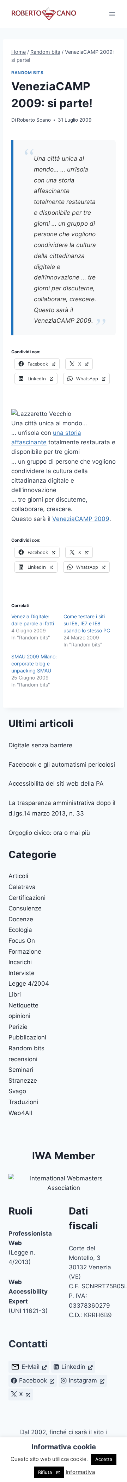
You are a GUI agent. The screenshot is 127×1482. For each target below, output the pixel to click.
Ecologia (20, 929)
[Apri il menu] (112, 13)
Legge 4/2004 (28, 983)
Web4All (20, 1112)
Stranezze (22, 1080)
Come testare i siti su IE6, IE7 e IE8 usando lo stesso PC (87, 623)
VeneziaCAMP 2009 (80, 518)
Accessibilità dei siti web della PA (56, 783)
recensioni (22, 1059)
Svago (17, 1091)
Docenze (20, 919)
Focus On (21, 940)
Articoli (18, 875)
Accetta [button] (103, 1459)
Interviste (21, 973)
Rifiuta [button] (45, 1472)
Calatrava (22, 886)
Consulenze (25, 908)
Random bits (27, 72)
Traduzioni (23, 1102)
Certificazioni (27, 897)
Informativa (80, 1472)
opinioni (19, 1015)
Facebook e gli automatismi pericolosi (61, 764)
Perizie (18, 1026)
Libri (14, 994)
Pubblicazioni (27, 1037)
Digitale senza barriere (40, 745)
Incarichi (20, 962)
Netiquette (23, 1005)
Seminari (20, 1069)
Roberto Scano (34, 120)
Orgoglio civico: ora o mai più (49, 832)
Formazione (24, 951)
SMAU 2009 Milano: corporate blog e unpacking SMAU (34, 663)
